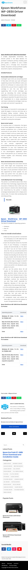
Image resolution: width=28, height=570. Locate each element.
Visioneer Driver (19, 489)
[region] (14, 41)
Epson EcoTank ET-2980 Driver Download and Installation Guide (13, 454)
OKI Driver (6, 482)
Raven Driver (7, 484)
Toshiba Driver (8, 489)
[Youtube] (19, 549)
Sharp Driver (18, 487)
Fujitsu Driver (14, 474)
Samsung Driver (8, 487)
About (3, 563)
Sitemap (9, 563)
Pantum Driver (15, 482)
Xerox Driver (7, 492)
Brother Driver (18, 466)
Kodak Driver (15, 476)
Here (21, 316)
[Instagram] (14, 549)
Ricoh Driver (16, 484)
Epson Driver (19, 422)
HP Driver (6, 476)
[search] (23, 445)
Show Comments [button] (14, 426)
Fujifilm (6, 474)
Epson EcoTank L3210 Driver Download (12, 516)
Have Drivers (14, 567)
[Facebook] (3, 549)
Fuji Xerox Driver (18, 471)
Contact (16, 563)
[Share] (3, 25)
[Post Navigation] (14, 433)
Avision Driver (8, 466)
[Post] (14, 508)
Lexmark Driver (18, 479)
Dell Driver (16, 468)
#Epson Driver (12, 393)
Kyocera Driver (8, 479)
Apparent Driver (17, 463)
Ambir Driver (7, 463)
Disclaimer (4, 565)
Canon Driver (7, 468)
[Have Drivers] (7, 2)
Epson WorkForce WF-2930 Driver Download (14, 220)
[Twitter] (9, 549)
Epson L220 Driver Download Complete (12, 536)
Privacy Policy (13, 565)
